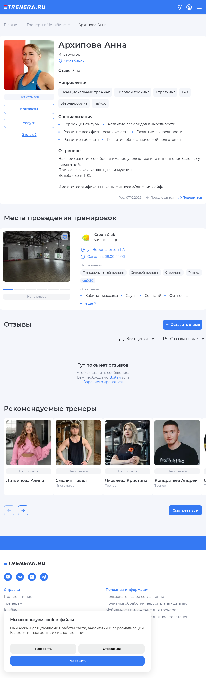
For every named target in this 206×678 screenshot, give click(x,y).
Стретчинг (173, 272)
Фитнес (194, 272)
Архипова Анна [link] (92, 25)
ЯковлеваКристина (126, 480)
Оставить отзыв (185, 324)
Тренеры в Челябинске (48, 25)
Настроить (43, 649)
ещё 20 (87, 280)
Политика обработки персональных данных (146, 603)
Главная (11, 25)
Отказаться (112, 649)
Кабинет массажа (101, 295)
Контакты (29, 109)
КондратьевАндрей (176, 480)
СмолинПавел (71, 480)
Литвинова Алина (25, 480)
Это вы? (29, 134)
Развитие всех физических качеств (96, 132)
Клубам (11, 610)
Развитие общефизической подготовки (144, 139)
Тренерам (13, 603)
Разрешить (77, 661)
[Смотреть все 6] (36, 256)
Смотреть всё (185, 510)
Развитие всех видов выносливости (141, 124)
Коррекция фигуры (81, 124)
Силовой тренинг (145, 272)
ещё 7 (90, 303)
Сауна (131, 295)
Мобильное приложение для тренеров (142, 610)
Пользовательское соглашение (135, 596)
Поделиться (192, 197)
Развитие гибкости (81, 139)
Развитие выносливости (159, 132)
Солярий (153, 295)
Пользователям (18, 596)
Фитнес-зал (180, 295)
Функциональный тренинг (103, 272)
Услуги (29, 123)
